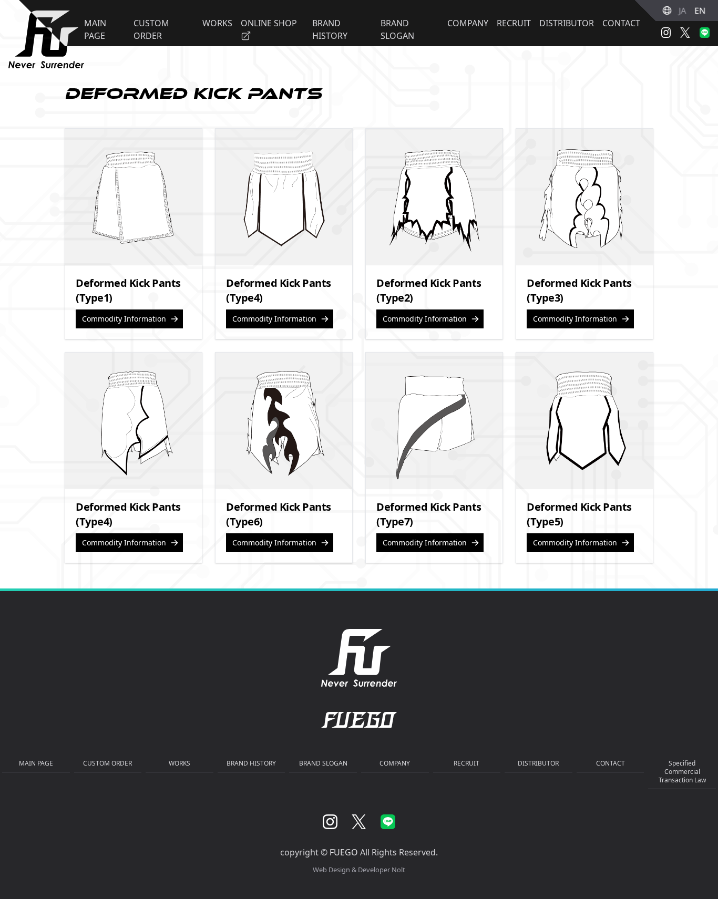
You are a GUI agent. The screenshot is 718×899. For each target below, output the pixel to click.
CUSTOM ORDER (107, 763)
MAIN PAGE (36, 763)
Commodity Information (124, 319)
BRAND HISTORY (251, 763)
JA (682, 10)
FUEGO (344, 852)
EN (699, 10)
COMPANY (467, 23)
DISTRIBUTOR (566, 23)
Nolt (398, 869)
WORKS (179, 763)
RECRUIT (514, 23)
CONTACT (621, 23)
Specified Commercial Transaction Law (682, 771)
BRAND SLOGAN (323, 763)
